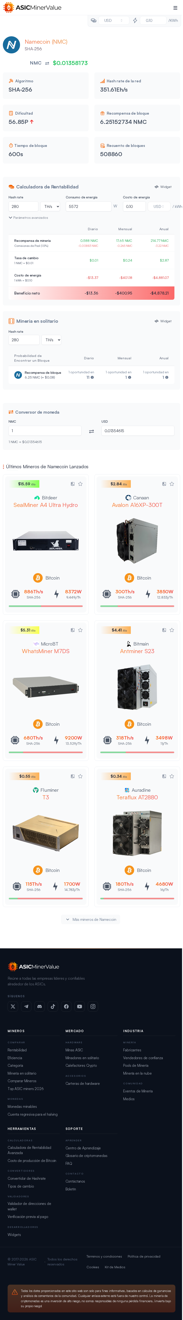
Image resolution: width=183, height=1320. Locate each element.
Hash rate (16, 197)
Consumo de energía (81, 197)
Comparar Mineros (22, 1081)
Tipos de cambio (21, 1186)
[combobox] (113, 20)
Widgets (14, 1234)
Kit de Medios (115, 1267)
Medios (128, 1099)
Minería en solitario (22, 1073)
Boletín (71, 1189)
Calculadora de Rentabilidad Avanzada (29, 1150)
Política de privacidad (144, 1256)
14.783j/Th (72, 890)
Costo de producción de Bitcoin (32, 1160)
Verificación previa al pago (28, 1216)
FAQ (69, 1163)
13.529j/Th (73, 743)
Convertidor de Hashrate (27, 1178)
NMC (12, 421)
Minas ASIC (74, 1050)
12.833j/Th (165, 597)
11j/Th (164, 743)
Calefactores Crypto (81, 1065)
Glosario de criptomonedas (86, 1155)
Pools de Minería (135, 1065)
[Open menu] (175, 7)
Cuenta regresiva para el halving (33, 1114)
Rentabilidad (17, 1050)
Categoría (15, 1065)
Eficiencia (15, 1058)
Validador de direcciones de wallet (29, 1206)
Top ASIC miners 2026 (26, 1088)
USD (105, 421)
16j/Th (164, 890)
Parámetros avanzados (30, 217)
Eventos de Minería (137, 1091)
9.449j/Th (73, 597)
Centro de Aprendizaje (83, 1148)
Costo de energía (136, 197)
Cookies (92, 1267)
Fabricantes (132, 1050)
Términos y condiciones (104, 1256)
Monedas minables (22, 1106)
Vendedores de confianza (143, 1058)
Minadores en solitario (82, 1058)
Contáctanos (75, 1181)
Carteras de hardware (83, 1083)
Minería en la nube (137, 1073)
